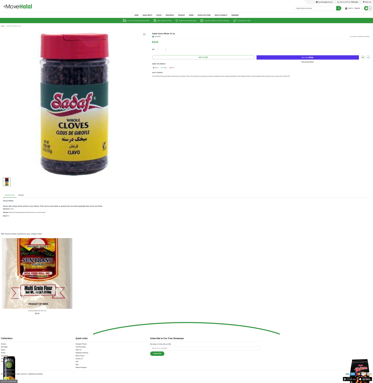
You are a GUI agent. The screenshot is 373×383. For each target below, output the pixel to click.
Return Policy (80, 356)
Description (9, 195)
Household (4, 356)
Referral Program (81, 367)
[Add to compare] (368, 57)
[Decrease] (158, 49)
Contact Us (79, 358)
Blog (77, 364)
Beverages (4, 347)
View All (3, 361)
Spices (3, 350)
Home (2, 26)
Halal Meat (4, 358)
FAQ (77, 361)
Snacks (3, 353)
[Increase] (165, 49)
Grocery (3, 344)
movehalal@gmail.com (325, 2)
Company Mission (81, 344)
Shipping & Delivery (82, 353)
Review (21, 195)
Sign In (350, 8)
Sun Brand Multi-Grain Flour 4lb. (37, 311)
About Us (78, 350)
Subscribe (157, 353)
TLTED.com (10, 374)
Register (357, 8)
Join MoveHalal (81, 347)
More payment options (308, 62)
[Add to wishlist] (363, 57)
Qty (153, 49)
